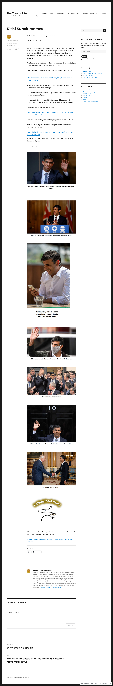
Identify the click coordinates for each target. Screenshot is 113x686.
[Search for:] (92, 30)
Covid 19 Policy (87, 93)
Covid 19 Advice (87, 95)
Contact (103, 13)
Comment (70, 625)
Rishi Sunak (10, 50)
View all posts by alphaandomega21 (51, 587)
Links (84, 99)
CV (68, 13)
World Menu (59, 13)
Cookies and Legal (88, 75)
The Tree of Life (17, 13)
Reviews (85, 13)
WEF (15, 50)
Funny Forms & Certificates (90, 77)
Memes (9, 48)
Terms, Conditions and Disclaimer (92, 73)
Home (44, 13)
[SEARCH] (104, 30)
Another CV (75, 13)
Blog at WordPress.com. (24, 677)
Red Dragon (15, 48)
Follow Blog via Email (91, 40)
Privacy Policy (86, 71)
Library (85, 97)
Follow (84, 56)
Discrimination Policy (89, 92)
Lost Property (86, 90)
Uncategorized (11, 45)
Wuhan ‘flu (94, 13)
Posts (51, 13)
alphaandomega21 (12, 40)
